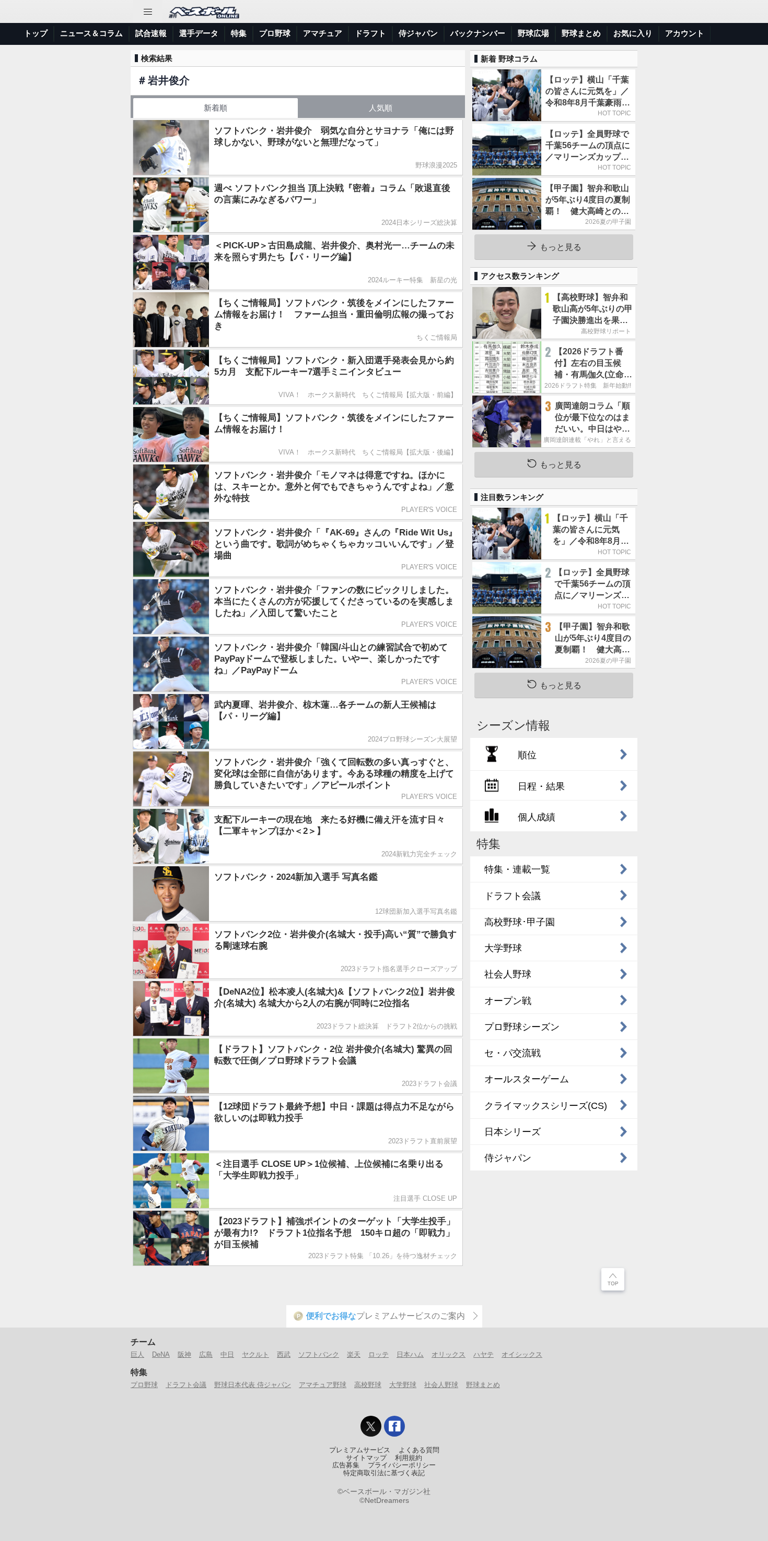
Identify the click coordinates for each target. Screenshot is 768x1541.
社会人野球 (441, 1385)
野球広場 (533, 33)
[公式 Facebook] (394, 1426)
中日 (227, 1354)
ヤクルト (255, 1354)
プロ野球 (274, 33)
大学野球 (402, 1385)
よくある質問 (419, 1450)
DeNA (161, 1354)
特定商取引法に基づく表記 (384, 1473)
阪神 (184, 1354)
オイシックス (522, 1354)
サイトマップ (366, 1458)
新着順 (215, 107)
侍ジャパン (418, 33)
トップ (36, 33)
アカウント (684, 33)
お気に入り (633, 33)
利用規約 (408, 1458)
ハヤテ (483, 1354)
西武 (283, 1354)
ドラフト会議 (186, 1385)
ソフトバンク (318, 1354)
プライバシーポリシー (402, 1465)
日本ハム (410, 1354)
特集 (239, 33)
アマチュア (322, 33)
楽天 (353, 1354)
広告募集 (345, 1465)
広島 (206, 1354)
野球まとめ (581, 33)
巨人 (137, 1354)
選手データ (198, 33)
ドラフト (370, 33)
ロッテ (378, 1354)
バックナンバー (477, 33)
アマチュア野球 (322, 1385)
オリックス (449, 1354)
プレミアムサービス (359, 1450)
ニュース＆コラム (91, 33)
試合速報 (151, 33)
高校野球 (367, 1385)
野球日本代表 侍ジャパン (252, 1385)
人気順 (380, 107)
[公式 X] (370, 1426)
